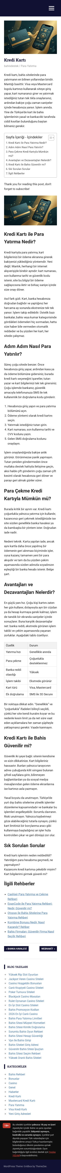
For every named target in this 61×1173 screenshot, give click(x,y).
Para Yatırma (28, 66)
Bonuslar (14, 1078)
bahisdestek (11, 66)
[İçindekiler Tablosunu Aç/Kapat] (49, 138)
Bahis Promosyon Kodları (24, 1009)
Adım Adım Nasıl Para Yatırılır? (25, 147)
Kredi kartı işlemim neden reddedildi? (28, 855)
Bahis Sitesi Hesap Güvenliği (26, 1036)
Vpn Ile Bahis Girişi (20, 1040)
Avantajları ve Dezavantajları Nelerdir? (29, 160)
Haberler (14, 1092)
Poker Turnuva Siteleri (22, 992)
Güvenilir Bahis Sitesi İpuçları (26, 1049)
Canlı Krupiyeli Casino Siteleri (26, 987)
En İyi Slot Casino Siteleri (23, 1005)
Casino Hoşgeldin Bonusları (25, 983)
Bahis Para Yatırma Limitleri (25, 1018)
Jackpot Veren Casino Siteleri (26, 979)
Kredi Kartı (15, 1096)
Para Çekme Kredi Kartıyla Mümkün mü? (28, 154)
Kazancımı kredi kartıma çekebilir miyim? (30, 869)
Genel (12, 1087)
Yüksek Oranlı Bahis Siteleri (25, 1057)
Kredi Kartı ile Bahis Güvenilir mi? (27, 164)
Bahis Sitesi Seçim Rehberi (24, 1053)
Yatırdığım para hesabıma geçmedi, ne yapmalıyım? (28, 862)
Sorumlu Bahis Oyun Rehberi (26, 1031)
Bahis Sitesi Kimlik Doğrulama (27, 1027)
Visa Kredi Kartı (18, 1109)
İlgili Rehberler (16, 173)
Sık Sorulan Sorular (19, 169)
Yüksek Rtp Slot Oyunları (23, 974)
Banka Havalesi (17, 949)
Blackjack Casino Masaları (24, 996)
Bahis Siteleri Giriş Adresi (23, 1044)
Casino (13, 1083)
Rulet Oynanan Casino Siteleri (26, 1001)
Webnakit (47, 949)
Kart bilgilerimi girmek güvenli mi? (25, 874)
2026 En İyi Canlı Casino (23, 1014)
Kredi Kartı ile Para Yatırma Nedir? (27, 142)
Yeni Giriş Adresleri (20, 1113)
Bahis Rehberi (17, 1074)
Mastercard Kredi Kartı (22, 1100)
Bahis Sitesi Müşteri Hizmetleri (27, 1023)
